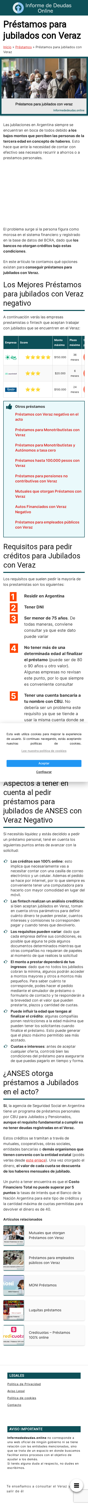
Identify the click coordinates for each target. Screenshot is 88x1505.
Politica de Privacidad (24, 1384)
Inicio (7, 47)
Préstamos (23, 47)
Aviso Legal (16, 1391)
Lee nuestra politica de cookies (44, 751)
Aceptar (44, 763)
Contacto (14, 1405)
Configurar (44, 772)
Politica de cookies (21, 1398)
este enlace (36, 1160)
